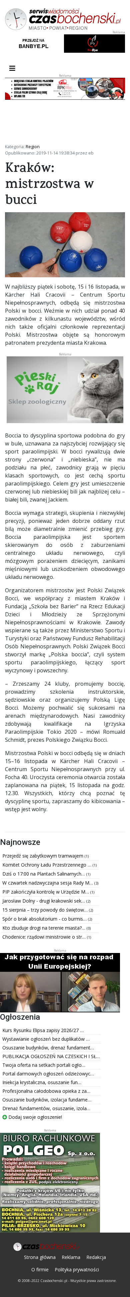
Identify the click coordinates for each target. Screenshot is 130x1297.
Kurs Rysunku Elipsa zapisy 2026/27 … (43, 1030)
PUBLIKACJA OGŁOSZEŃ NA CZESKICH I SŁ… (51, 1056)
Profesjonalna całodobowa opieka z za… (46, 1091)
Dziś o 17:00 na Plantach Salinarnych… (44, 874)
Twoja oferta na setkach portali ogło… (43, 1065)
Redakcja (96, 1257)
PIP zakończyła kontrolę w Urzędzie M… (46, 892)
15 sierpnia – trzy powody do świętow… (45, 910)
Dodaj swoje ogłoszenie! (34, 1117)
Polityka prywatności (77, 1269)
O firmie (40, 1269)
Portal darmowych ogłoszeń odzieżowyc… (48, 1073)
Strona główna (40, 1257)
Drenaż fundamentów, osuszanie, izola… (46, 1108)
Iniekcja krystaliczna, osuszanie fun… (41, 1082)
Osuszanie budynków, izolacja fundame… (46, 1099)
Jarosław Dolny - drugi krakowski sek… (44, 901)
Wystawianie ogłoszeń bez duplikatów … (46, 1039)
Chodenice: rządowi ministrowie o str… (44, 937)
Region (33, 146)
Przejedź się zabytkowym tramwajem (43, 856)
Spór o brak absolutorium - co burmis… (45, 919)
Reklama (71, 1257)
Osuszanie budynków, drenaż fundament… (48, 1047)
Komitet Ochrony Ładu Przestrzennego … (47, 865)
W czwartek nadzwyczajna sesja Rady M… (48, 883)
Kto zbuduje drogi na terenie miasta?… (44, 928)
